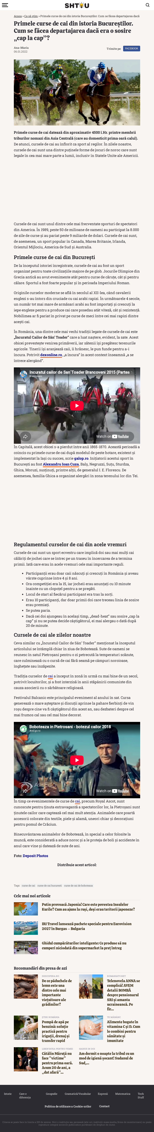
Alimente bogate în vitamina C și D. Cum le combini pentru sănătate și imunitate (123, 1031)
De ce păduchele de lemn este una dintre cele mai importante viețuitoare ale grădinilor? (57, 993)
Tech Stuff (141, 1095)
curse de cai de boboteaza (78, 885)
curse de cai (28, 885)
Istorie (7, 1094)
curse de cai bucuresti (49, 885)
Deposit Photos (35, 855)
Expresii (102, 1094)
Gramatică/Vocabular (77, 1094)
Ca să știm (31, 16)
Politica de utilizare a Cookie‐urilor (68, 1106)
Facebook (131, 48)
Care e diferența (25, 1095)
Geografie (51, 1094)
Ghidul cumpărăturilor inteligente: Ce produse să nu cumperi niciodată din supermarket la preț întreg (84, 945)
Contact (104, 1106)
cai (50, 676)
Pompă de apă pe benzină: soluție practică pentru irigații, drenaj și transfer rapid (56, 1031)
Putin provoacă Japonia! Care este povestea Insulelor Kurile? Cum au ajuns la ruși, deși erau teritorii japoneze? (88, 906)
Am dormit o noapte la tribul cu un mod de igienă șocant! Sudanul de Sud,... (106, 1058)
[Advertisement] (77, 191)
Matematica (122, 1094)
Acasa (18, 16)
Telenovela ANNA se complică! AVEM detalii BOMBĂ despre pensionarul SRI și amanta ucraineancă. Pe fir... (123, 995)
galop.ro (81, 458)
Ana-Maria (21, 48)
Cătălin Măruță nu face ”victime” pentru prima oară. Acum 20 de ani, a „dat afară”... (57, 1063)
